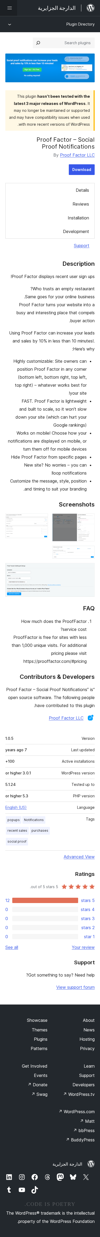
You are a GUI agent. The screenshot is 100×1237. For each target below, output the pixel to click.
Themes (39, 1029)
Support (81, 245)
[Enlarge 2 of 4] (40, 520)
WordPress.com (76, 1111)
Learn (89, 1066)
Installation (78, 218)
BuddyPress (80, 1139)
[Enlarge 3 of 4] (87, 553)
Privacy (87, 1048)
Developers (84, 1084)
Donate (37, 1084)
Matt (87, 1121)
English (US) (16, 807)
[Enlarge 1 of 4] (87, 520)
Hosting (87, 1039)
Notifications (34, 820)
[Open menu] (8, 8)
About (89, 1020)
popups (13, 820)
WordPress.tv (79, 1094)
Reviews (81, 204)
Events (40, 1075)
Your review (83, 947)
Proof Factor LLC (77, 155)
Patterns (39, 1048)
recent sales (17, 830)
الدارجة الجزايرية (67, 1164)
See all (11, 947)
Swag (39, 1094)
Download (81, 169)
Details (82, 190)
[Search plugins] (38, 43)
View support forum (75, 987)
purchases (39, 830)
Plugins (40, 1039)
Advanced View (79, 856)
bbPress (84, 1130)
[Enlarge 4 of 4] (87, 570)
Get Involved (34, 1066)
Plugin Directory (80, 24)
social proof (16, 841)
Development (76, 231)
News (89, 1029)
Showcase (37, 1020)
